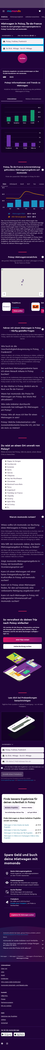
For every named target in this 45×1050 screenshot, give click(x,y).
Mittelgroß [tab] (13, 184)
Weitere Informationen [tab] (33, 99)
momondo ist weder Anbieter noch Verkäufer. (20, 940)
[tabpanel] (22, 129)
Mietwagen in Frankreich (17, 956)
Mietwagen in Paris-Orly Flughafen (15, 830)
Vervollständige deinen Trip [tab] (14, 812)
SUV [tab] (28, 184)
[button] (3, 11)
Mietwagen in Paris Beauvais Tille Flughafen (18, 833)
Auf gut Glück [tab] (32, 812)
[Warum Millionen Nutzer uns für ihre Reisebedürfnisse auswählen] (42, 517)
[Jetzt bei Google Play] (6, 1034)
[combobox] (7, 36)
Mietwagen (4, 956)
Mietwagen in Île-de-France (34, 956)
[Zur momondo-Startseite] (14, 11)
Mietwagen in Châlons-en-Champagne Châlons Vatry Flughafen (21, 837)
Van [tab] (34, 184)
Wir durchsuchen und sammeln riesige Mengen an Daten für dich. (21, 944)
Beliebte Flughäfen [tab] (11, 807)
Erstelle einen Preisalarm (18, 903)
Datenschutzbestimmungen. (26, 780)
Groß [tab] (22, 184)
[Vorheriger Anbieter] (4, 294)
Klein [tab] (4, 184)
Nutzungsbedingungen (8, 780)
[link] (18, 311)
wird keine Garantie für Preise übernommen (15, 934)
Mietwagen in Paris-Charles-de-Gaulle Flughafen (16, 826)
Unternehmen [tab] (11, 99)
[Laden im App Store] (19, 1034)
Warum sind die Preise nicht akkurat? (17, 948)
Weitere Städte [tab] (27, 807)
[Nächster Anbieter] (41, 294)
